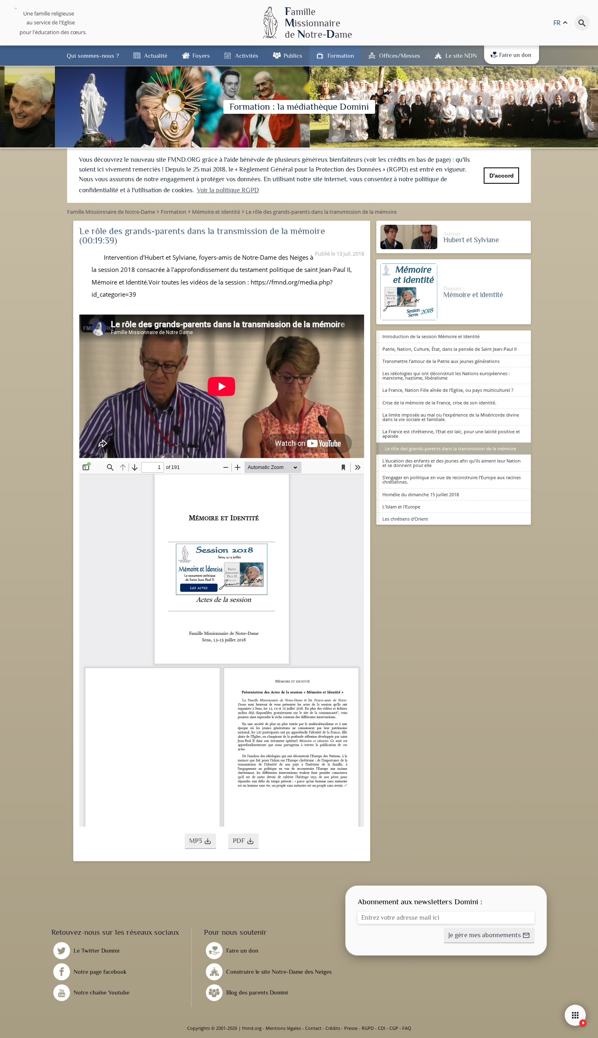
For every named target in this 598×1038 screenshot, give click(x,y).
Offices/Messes (399, 55)
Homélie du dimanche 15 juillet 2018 (420, 494)
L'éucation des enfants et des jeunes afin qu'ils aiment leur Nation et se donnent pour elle (451, 463)
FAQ (406, 1028)
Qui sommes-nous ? (93, 55)
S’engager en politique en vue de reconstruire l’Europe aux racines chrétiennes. (451, 479)
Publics (293, 55)
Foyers (201, 55)
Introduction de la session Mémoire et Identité (431, 336)
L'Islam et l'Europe (401, 507)
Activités (246, 55)
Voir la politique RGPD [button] (228, 190)
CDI (381, 1028)
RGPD (368, 1028)
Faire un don (515, 55)
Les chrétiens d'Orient (405, 519)
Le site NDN (461, 55)
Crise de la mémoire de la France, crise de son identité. (439, 403)
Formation (340, 55)
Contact (313, 1028)
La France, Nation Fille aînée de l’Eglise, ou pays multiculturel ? (447, 390)
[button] (200, 841)
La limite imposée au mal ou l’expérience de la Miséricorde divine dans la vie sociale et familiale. (450, 417)
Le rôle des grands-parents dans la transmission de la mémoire (450, 448)
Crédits (332, 1028)
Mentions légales (283, 1028)
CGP (393, 1028)
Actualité (155, 55)
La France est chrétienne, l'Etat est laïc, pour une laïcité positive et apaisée (451, 433)
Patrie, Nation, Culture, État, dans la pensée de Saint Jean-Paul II (449, 349)
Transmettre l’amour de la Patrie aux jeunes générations (441, 361)
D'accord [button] (501, 175)
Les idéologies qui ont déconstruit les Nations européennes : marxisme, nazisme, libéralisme (446, 375)
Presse (351, 1028)
